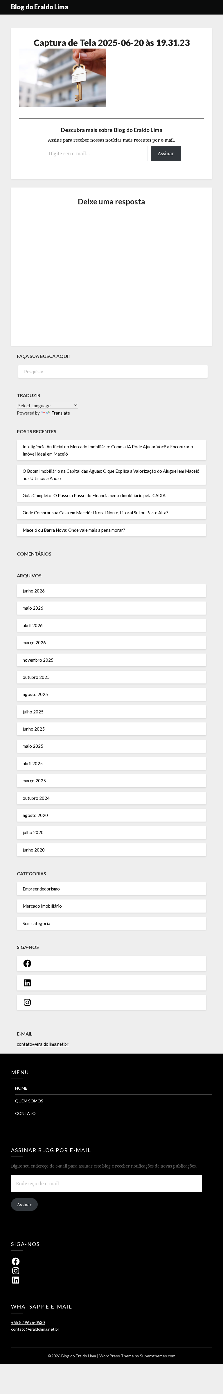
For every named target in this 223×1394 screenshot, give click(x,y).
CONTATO (25, 1113)
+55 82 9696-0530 (28, 1322)
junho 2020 (34, 849)
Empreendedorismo (41, 888)
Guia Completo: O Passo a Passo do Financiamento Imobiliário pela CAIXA (94, 495)
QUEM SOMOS (29, 1100)
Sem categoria (36, 923)
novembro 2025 (38, 660)
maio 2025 (33, 746)
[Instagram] (27, 1002)
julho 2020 (33, 832)
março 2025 (34, 780)
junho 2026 (34, 590)
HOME (21, 1088)
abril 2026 (33, 625)
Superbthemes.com (157, 1355)
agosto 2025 (35, 694)
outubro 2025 (36, 677)
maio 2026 (33, 608)
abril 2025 (33, 763)
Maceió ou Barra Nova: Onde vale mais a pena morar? (74, 530)
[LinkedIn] (27, 983)
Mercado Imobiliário (42, 905)
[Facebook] (27, 963)
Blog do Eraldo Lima (39, 7)
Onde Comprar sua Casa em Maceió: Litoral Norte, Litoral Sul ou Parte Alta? (95, 512)
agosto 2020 (35, 815)
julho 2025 (33, 711)
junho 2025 (34, 728)
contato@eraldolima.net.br (43, 1044)
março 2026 (34, 642)
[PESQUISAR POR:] (111, 371)
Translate (60, 412)
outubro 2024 (36, 798)
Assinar (166, 153)
